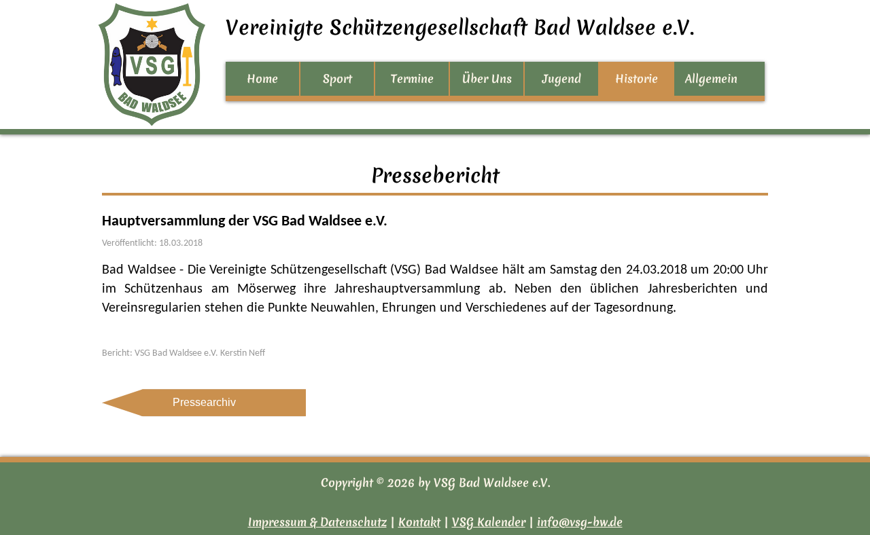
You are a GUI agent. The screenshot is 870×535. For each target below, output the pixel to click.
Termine (412, 78)
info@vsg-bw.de (580, 522)
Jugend (561, 78)
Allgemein (711, 78)
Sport (337, 78)
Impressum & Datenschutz (317, 522)
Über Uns (487, 78)
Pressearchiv (204, 402)
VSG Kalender (488, 522)
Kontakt (419, 522)
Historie (636, 78)
